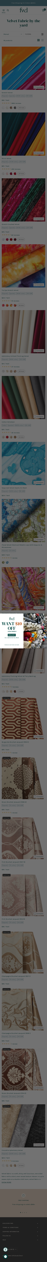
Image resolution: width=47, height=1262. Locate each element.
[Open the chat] (5, 1256)
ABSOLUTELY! (11, 635)
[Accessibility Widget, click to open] (5, 1249)
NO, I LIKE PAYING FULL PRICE (12, 637)
